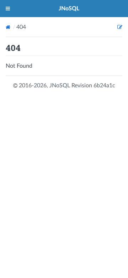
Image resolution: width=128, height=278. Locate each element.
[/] (9, 27)
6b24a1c (104, 85)
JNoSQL (69, 8)
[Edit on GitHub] (119, 27)
